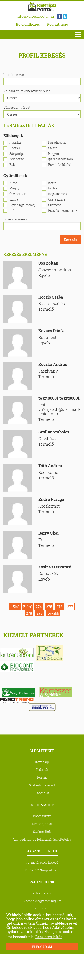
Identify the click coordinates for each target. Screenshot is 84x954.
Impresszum (42, 816)
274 (39, 606)
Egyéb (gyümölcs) (22, 205)
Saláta (52, 148)
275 (49, 606)
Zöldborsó (16, 159)
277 (70, 606)
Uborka (14, 148)
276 (59, 606)
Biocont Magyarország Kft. (42, 901)
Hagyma (54, 154)
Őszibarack (17, 194)
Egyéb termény (15, 219)
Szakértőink (42, 832)
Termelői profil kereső (42, 862)
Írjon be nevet (14, 75)
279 (40, 613)
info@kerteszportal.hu (35, 16)
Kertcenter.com (42, 893)
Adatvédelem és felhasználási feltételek (42, 839)
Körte (52, 183)
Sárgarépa (17, 154)
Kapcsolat (42, 793)
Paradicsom (57, 143)
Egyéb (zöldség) (59, 165)
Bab (12, 165)
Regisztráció (57, 24)
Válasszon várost (16, 107)
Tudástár (42, 769)
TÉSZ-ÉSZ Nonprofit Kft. (42, 870)
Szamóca (54, 205)
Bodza (52, 188)
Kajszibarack (57, 194)
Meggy (14, 188)
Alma (13, 183)
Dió (11, 211)
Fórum (42, 777)
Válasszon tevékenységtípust (26, 91)
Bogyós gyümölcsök (62, 211)
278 (29, 613)
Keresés (70, 239)
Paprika (15, 143)
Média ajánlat (42, 824)
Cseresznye (56, 199)
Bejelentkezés (28, 24)
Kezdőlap (42, 762)
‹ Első (15, 606)
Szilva (13, 199)
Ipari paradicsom (60, 159)
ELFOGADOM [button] (42, 947)
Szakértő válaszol (42, 785)
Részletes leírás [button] (48, 936)
